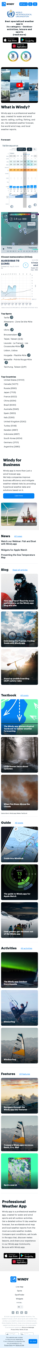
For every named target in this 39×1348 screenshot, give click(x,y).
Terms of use (24, 1329)
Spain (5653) (10, 413)
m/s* (7, 164)
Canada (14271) (11, 384)
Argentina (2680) (12, 447)
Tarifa (6, 318)
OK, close (33, 1341)
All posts (24, 695)
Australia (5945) (11, 409)
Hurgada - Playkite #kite (15, 355)
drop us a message (28, 1327)
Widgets (19, 1299)
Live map (19, 1287)
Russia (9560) (10, 388)
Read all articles (20, 570)
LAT (7, 197)
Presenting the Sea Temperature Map (18, 556)
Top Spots (6, 314)
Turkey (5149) (10, 426)
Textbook (8, 695)
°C (8, 170)
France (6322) (10, 397)
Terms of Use (20, 1345)
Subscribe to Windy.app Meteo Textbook (14, 813)
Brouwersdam (10, 335)
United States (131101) (14, 380)
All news (18, 536)
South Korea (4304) (13, 438)
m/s (8, 161)
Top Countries (8, 377)
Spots (19, 1291)
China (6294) (10, 401)
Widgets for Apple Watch (14, 550)
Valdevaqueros (10, 146)
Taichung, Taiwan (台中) (15, 367)
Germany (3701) (11, 442)
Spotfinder (19, 1295)
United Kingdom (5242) (15, 422)
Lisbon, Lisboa (10, 350)
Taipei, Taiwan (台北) (13, 339)
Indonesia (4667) (12, 434)
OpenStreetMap (25, 244)
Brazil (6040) (10, 405)
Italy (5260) (9, 417)
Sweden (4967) (11, 430)
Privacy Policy (15, 1329)
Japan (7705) (10, 392)
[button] (30, 265)
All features (24, 1074)
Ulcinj (6, 330)
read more (19, 35)
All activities (26, 948)
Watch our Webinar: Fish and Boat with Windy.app (18, 542)
